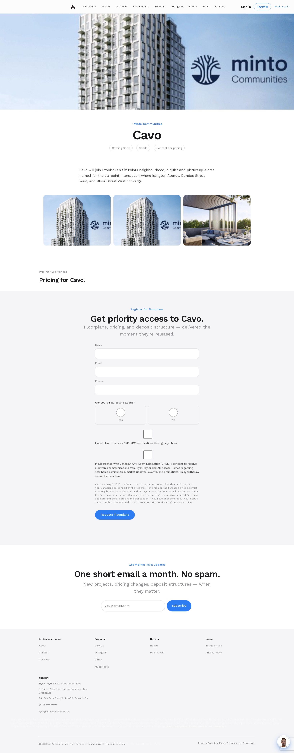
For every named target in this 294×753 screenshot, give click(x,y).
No (173, 419)
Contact (220, 6)
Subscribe (179, 605)
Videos (192, 6)
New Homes (88, 6)
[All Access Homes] (73, 6)
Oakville (99, 645)
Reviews (44, 659)
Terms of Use (214, 645)
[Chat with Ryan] (283, 741)
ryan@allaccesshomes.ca (54, 711)
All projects (102, 666)
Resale (105, 6)
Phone (99, 381)
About (206, 6)
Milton (98, 659)
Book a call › (282, 6)
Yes (121, 419)
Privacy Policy (214, 652)
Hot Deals (121, 6)
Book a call (157, 652)
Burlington (101, 652)
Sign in (246, 6)
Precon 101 (160, 6)
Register (262, 6)
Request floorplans (115, 514)
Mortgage (177, 6)
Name (98, 345)
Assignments (140, 6)
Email (98, 363)
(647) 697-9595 (48, 704)
